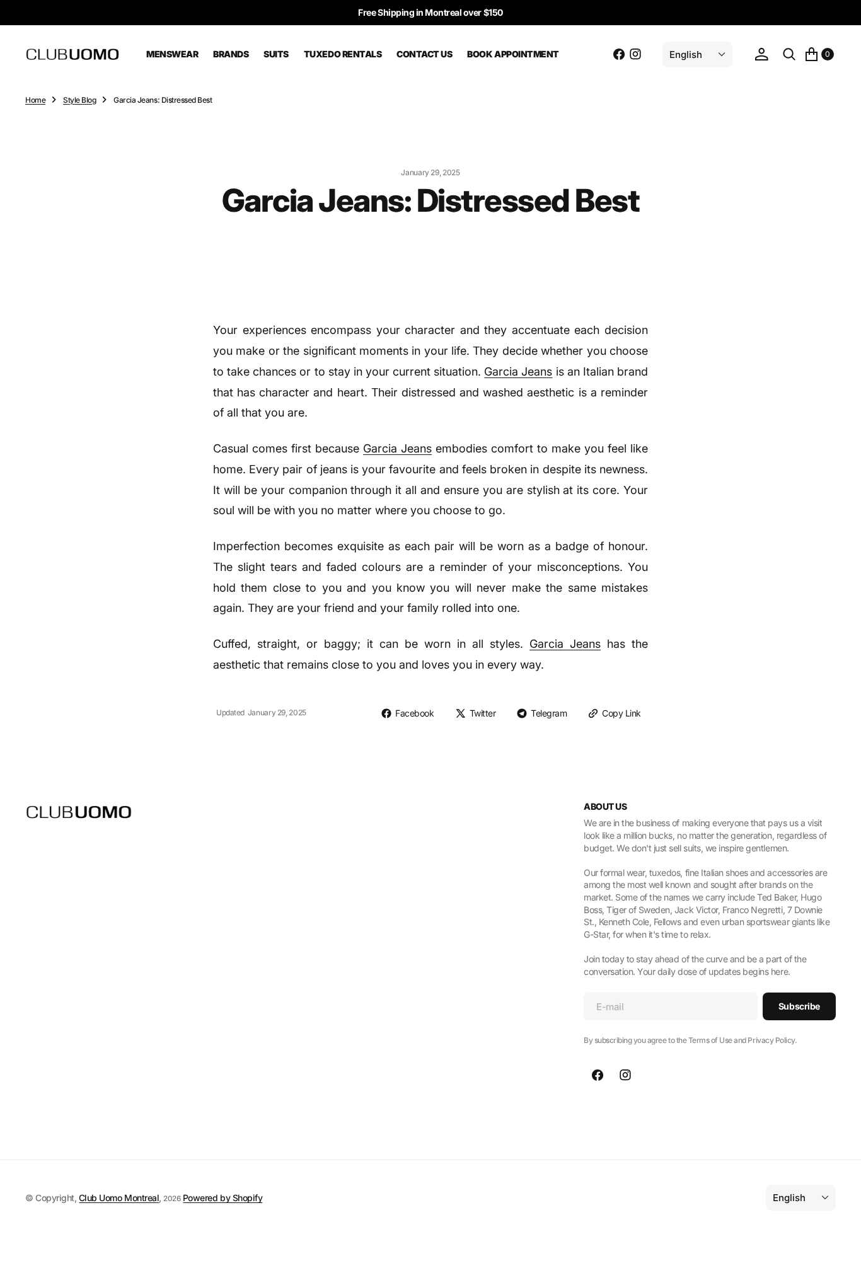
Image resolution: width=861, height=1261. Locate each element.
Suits (276, 54)
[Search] (789, 54)
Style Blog (79, 100)
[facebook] (619, 54)
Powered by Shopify (222, 1197)
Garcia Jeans (518, 371)
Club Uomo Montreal (119, 1197)
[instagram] (635, 54)
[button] (761, 54)
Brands (230, 54)
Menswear (172, 54)
